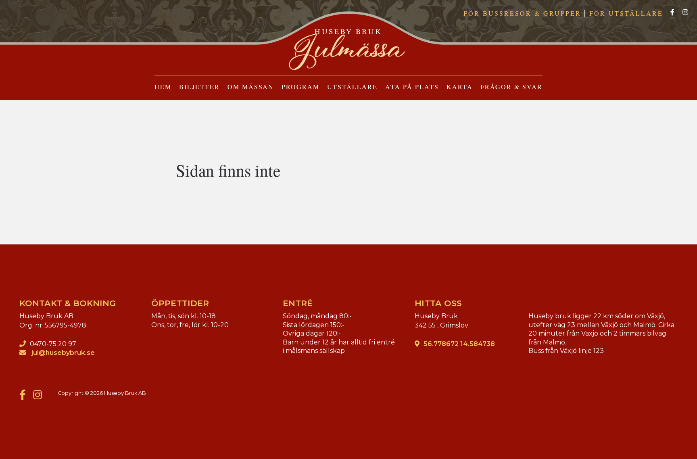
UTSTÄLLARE (352, 86)
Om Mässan (250, 86)
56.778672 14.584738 (459, 344)
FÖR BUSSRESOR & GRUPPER (522, 13)
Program (300, 86)
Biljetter (199, 86)
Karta (460, 86)
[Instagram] (685, 12)
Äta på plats (412, 86)
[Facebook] (672, 12)
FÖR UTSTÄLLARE (626, 13)
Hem (162, 86)
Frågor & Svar (511, 86)
